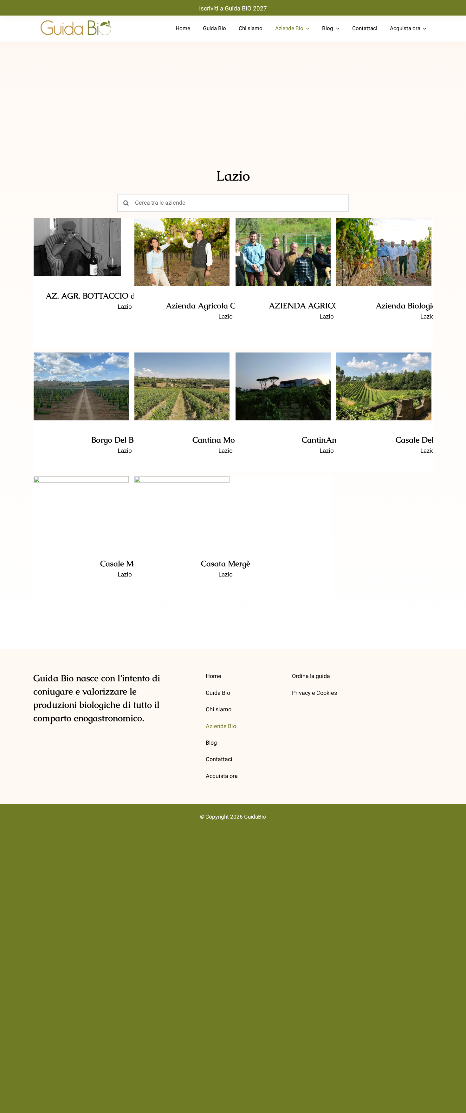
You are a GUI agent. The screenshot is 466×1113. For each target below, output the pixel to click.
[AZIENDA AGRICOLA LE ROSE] (283, 252)
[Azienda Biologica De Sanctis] (383, 252)
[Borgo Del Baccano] (81, 386)
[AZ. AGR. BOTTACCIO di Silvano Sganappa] (77, 247)
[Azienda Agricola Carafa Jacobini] (182, 252)
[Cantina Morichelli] (182, 386)
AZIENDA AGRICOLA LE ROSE (283, 241)
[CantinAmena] (283, 386)
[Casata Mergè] (182, 510)
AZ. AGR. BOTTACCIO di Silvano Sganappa (77, 232)
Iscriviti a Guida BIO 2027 (233, 8)
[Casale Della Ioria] (383, 386)
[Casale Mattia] (81, 510)
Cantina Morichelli (182, 380)
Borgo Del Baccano (81, 380)
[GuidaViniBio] (75, 20)
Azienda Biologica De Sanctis (384, 241)
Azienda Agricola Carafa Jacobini (182, 241)
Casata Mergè (182, 504)
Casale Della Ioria (384, 380)
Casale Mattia (81, 504)
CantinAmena (283, 380)
